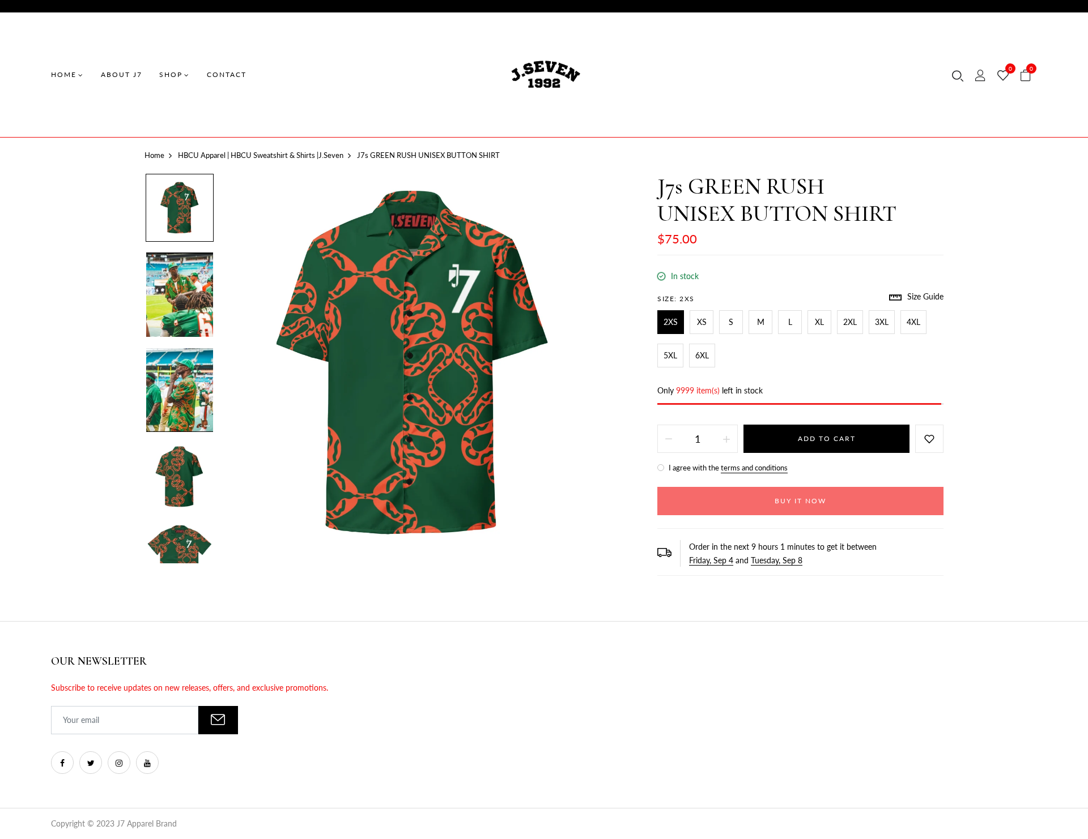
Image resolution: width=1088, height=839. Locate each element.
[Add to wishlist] (929, 439)
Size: (676, 298)
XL (819, 322)
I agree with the (727, 467)
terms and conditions (754, 467)
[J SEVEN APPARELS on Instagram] (119, 762)
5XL (670, 355)
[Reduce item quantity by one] (668, 438)
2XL (850, 322)
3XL (882, 322)
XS (702, 322)
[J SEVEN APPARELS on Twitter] (90, 762)
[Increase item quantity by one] (726, 438)
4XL (913, 322)
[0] (1003, 75)
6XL (702, 355)
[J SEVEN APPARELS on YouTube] (147, 762)
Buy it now (800, 500)
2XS (671, 322)
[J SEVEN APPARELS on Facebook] (62, 762)
